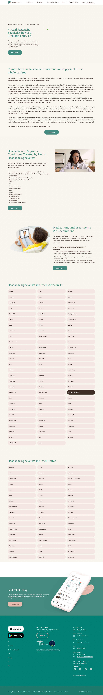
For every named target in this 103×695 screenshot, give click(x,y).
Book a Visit (90, 2)
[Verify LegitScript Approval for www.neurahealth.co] (52, 643)
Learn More (51, 132)
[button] (29, 2)
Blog (63, 2)
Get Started (15, 604)
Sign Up (42, 635)
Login (83, 2)
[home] (14, 2)
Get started (14, 52)
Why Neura (39, 2)
